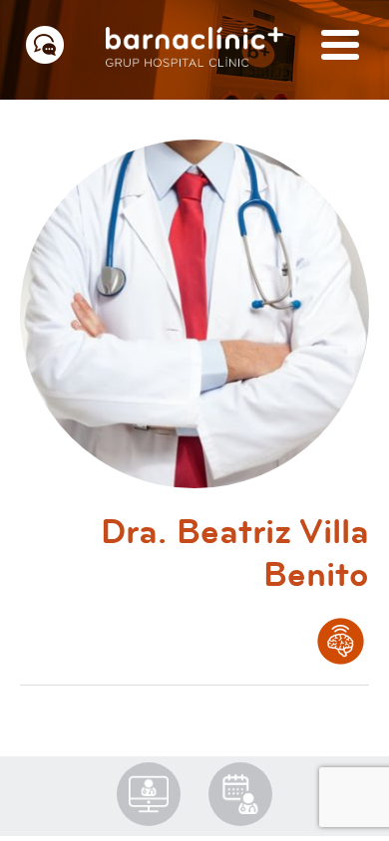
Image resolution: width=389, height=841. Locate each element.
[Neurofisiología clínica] (340, 641)
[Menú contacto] (45, 45)
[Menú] (340, 46)
